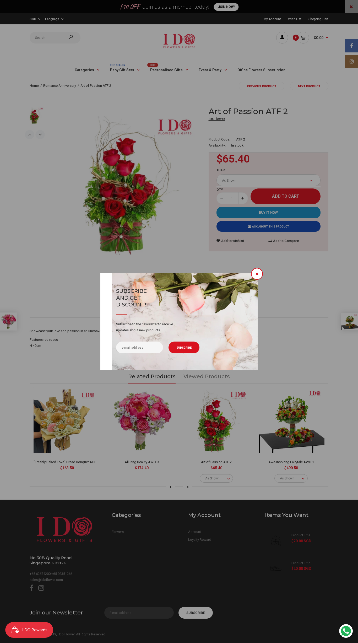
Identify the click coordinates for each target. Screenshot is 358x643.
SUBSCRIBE (184, 347)
